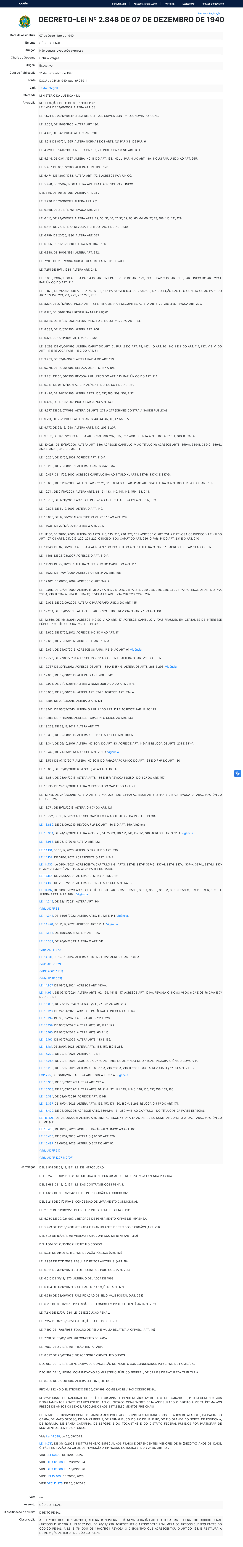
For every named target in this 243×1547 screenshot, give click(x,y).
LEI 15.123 (46, 1011)
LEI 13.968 (46, 841)
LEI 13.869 (46, 824)
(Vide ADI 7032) (50, 964)
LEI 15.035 (46, 1004)
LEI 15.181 (45, 1046)
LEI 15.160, (46, 1032)
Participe (170, 4)
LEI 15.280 (46, 1068)
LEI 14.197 (45, 890)
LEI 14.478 (46, 924)
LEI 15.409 (54, 1476)
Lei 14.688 (52, 1436)
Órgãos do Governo (213, 4)
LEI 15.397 (46, 1103)
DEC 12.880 (55, 1469)
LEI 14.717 (45, 1443)
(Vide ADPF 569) (50, 978)
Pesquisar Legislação (209, 13)
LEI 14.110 (45, 850)
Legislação (188, 4)
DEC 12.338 (55, 1462)
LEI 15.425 (46, 1118)
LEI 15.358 (46, 1089)
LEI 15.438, (46, 1129)
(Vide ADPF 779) (50, 950)
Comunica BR (119, 4)
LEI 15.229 (46, 1053)
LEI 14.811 (45, 957)
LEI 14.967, (46, 985)
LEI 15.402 (46, 1110)
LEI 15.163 (46, 1039)
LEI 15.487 (46, 1143)
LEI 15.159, (46, 1025)
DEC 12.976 (54, 1483)
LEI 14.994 (46, 992)
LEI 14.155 (45, 876)
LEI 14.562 (46, 941)
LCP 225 (45, 1075)
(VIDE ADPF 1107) (51, 971)
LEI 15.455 (46, 1136)
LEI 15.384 (46, 1096)
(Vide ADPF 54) (49, 1150)
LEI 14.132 (45, 857)
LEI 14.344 (46, 915)
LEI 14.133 (46, 864)
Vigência (136, 649)
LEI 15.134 (45, 1018)
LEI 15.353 (46, 1082)
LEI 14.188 (45, 883)
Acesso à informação (145, 4)
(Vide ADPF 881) (50, 908)
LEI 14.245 (46, 901)
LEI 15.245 (46, 1061)
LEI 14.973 (53, 1455)
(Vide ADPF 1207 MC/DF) (56, 1157)
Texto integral (48, 88)
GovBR (23, 3)
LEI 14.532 (46, 932)
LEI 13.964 (46, 833)
